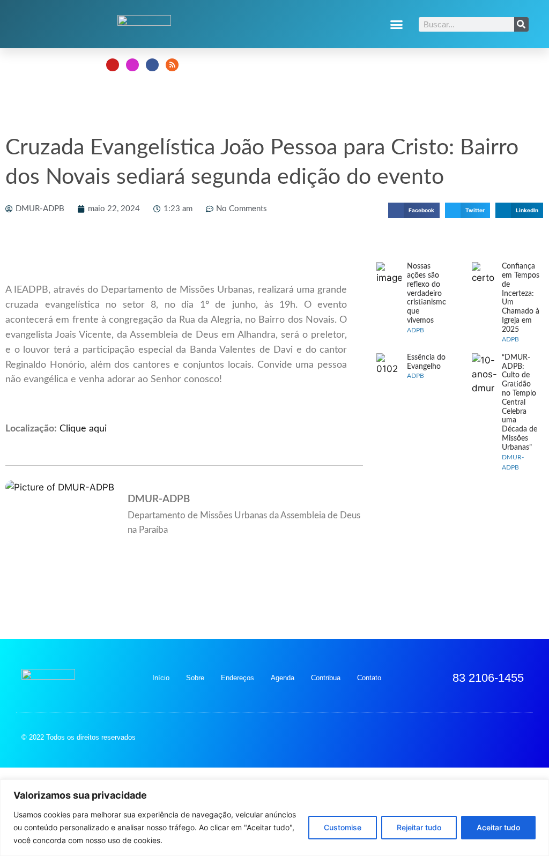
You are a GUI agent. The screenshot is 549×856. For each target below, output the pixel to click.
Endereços (237, 678)
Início (160, 678)
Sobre (195, 678)
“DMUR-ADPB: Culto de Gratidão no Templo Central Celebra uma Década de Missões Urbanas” (519, 402)
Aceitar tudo (498, 827)
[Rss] (172, 64)
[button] (397, 24)
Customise (342, 827)
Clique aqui (83, 429)
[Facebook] (152, 64)
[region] (274, 817)
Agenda (282, 678)
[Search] (521, 24)
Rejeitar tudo (419, 827)
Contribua (325, 678)
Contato (369, 678)
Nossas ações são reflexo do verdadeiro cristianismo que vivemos (427, 293)
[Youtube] (112, 64)
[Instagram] (132, 64)
